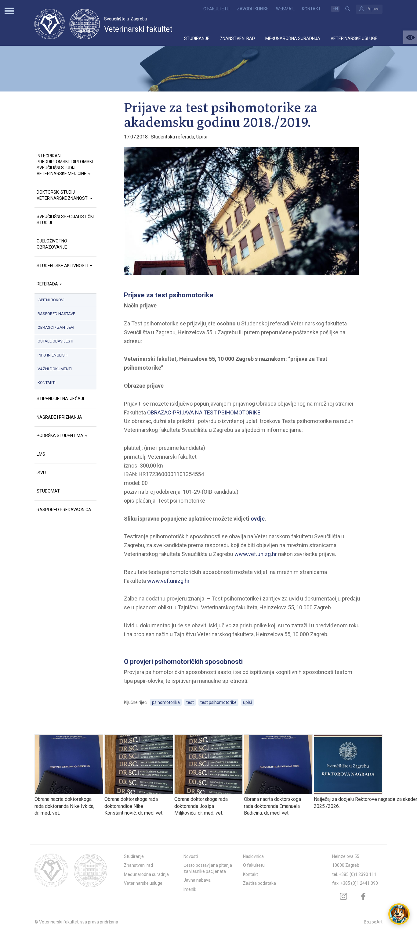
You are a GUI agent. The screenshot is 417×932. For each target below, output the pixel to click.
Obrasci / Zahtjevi (56, 327)
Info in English (52, 355)
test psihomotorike (218, 702)
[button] (410, 37)
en (335, 8)
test (190, 702)
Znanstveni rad (237, 38)
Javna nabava (197, 880)
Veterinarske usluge (354, 38)
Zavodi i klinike (253, 8)
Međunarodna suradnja (292, 38)
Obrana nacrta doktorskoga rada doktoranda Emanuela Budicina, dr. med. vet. (272, 806)
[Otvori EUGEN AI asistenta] (399, 914)
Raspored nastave (56, 313)
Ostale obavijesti (55, 341)
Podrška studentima (60, 435)
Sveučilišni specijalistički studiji (65, 219)
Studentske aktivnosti (63, 265)
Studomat (48, 491)
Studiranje (196, 38)
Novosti (190, 856)
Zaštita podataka (259, 883)
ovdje (258, 518)
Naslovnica (253, 856)
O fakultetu (216, 8)
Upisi (201, 137)
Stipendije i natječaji (60, 398)
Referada (48, 283)
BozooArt (373, 921)
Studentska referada (172, 137)
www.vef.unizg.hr (255, 554)
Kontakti (47, 382)
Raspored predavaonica (64, 509)
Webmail (285, 8)
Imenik (189, 889)
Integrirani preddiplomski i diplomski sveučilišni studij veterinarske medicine (65, 164)
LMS (41, 454)
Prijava (372, 8)
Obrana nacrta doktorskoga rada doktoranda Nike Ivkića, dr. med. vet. (64, 806)
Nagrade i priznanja (59, 417)
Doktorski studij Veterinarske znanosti (63, 195)
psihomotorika (166, 702)
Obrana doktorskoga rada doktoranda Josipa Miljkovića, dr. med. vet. (201, 806)
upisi (247, 702)
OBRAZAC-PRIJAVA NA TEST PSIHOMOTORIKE (203, 412)
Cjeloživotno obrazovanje (52, 243)
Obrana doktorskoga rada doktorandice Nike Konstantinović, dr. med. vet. (133, 806)
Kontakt (311, 8)
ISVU (41, 472)
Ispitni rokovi (51, 300)
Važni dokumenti (55, 369)
